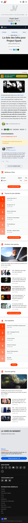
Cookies (3, 503)
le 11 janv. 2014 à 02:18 (11, 150)
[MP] (14, 148)
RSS (2, 511)
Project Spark (14, 19)
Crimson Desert (11, 338)
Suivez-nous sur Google (15, 46)
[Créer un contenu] (26, 14)
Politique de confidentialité (7, 501)
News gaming (17, 14)
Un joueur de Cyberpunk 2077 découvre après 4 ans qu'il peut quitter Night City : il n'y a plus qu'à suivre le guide (19, 401)
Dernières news (14, 32)
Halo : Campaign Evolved (13, 332)
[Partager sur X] (16, 23)
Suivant (24, 32)
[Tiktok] (20, 467)
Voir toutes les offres (14, 186)
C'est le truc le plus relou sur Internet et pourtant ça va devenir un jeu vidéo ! (14, 264)
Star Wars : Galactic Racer (13, 230)
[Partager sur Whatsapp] (14, 23)
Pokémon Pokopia (11, 345)
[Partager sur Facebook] (11, 23)
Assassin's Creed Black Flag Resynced (16, 325)
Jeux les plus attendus (14, 237)
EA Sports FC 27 (11, 204)
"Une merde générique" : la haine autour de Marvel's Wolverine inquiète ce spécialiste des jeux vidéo (18, 297)
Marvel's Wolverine (11, 211)
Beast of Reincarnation (12, 351)
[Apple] (6, 480)
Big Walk (9, 357)
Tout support (10, 20)
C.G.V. (2, 497)
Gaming (6, 14)
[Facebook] (2, 467)
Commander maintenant (22, 76)
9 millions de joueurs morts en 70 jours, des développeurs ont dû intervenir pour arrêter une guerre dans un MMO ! (14, 392)
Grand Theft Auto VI (12, 198)
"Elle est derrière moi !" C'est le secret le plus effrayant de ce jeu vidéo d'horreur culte (19, 279)
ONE (17, 20)
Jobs (2, 513)
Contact (3, 489)
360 (19, 20)
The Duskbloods (11, 224)
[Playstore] (2, 480)
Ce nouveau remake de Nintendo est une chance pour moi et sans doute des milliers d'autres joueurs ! (19, 305)
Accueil (2, 14)
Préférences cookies (6, 507)
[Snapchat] (2, 471)
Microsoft (22, 129)
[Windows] (9, 480)
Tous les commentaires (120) (8, 136)
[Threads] (24, 467)
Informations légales (6, 493)
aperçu (16, 95)
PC (14, 20)
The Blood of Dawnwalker (13, 217)
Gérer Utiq (3, 505)
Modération (4, 499)
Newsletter (3, 509)
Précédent (4, 32)
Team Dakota (16, 129)
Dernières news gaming (14, 313)
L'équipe (3, 491)
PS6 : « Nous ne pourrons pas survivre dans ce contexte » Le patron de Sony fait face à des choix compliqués (19, 409)
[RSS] (17, 467)
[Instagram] (9, 467)
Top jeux (14, 364)
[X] (6, 467)
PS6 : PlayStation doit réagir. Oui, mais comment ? (19, 271)
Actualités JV (11, 14)
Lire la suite (3, 455)
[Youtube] (13, 467)
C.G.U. (2, 495)
